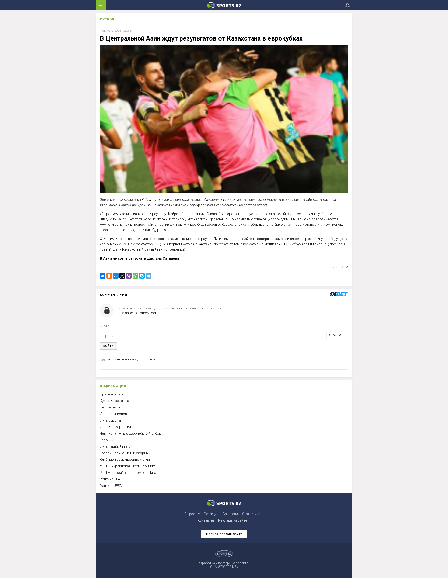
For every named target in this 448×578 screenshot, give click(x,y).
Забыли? (335, 335)
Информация (113, 386)
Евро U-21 (108, 440)
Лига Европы (110, 420)
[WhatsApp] (135, 276)
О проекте (192, 514)
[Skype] (142, 276)
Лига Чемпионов (113, 414)
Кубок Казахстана (114, 401)
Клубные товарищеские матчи (125, 459)
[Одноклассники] (109, 276)
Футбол (107, 19)
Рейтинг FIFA (110, 479)
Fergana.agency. (256, 205)
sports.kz (340, 267)
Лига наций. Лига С (115, 446)
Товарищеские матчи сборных (125, 453)
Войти (108, 346)
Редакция (211, 514)
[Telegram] (148, 276)
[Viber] (129, 276)
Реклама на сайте (232, 520)
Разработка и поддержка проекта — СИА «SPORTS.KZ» (224, 565)
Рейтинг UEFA (111, 486)
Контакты (205, 520)
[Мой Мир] (116, 276)
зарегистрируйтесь (141, 313)
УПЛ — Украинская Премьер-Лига (127, 466)
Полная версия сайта (224, 534)
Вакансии (230, 514)
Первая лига (110, 407)
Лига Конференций (115, 427)
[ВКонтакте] (102, 276)
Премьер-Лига (112, 394)
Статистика (251, 514)
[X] (122, 276)
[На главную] (224, 5)
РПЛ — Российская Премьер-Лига (128, 473)
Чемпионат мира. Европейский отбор (130, 433)
